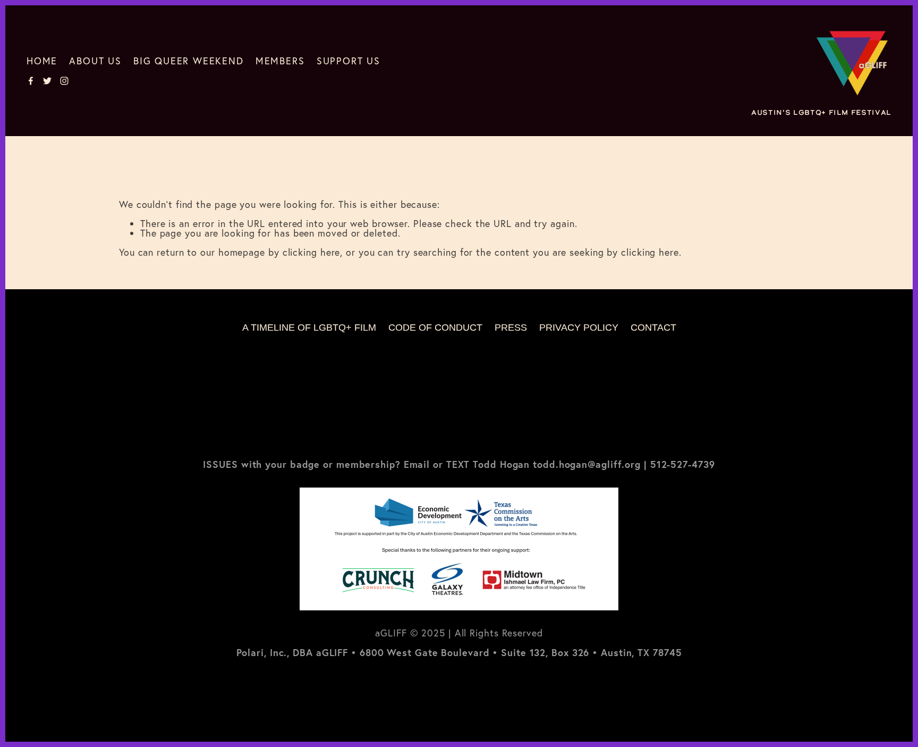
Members (280, 61)
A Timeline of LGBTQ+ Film (309, 327)
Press (511, 327)
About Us (95, 61)
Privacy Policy (578, 327)
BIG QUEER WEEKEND (188, 61)
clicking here (312, 252)
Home (42, 61)
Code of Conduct (435, 327)
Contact (653, 327)
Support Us (348, 61)
